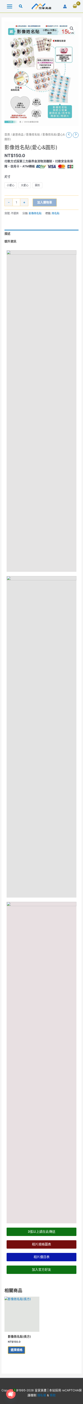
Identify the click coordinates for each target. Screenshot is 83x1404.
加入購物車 (44, 202)
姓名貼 (55, 213)
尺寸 (7, 176)
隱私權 (41, 1395)
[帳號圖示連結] (65, 6)
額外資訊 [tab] (10, 241)
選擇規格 (17, 1349)
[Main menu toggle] (9, 6)
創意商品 (18, 134)
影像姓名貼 (33, 134)
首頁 (7, 134)
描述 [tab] (7, 233)
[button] (21, 7)
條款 (52, 1395)
